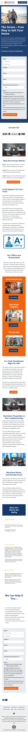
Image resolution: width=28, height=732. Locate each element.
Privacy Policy (21, 709)
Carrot (23, 730)
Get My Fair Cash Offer (13, 182)
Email (5, 79)
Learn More (13, 297)
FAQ (15, 709)
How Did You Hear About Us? (11, 85)
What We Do (22, 707)
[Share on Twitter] (6, 700)
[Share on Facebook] (3, 700)
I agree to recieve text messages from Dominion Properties (14, 93)
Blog (12, 709)
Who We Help (6, 709)
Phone (5, 73)
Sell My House (6, 707)
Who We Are (14, 707)
